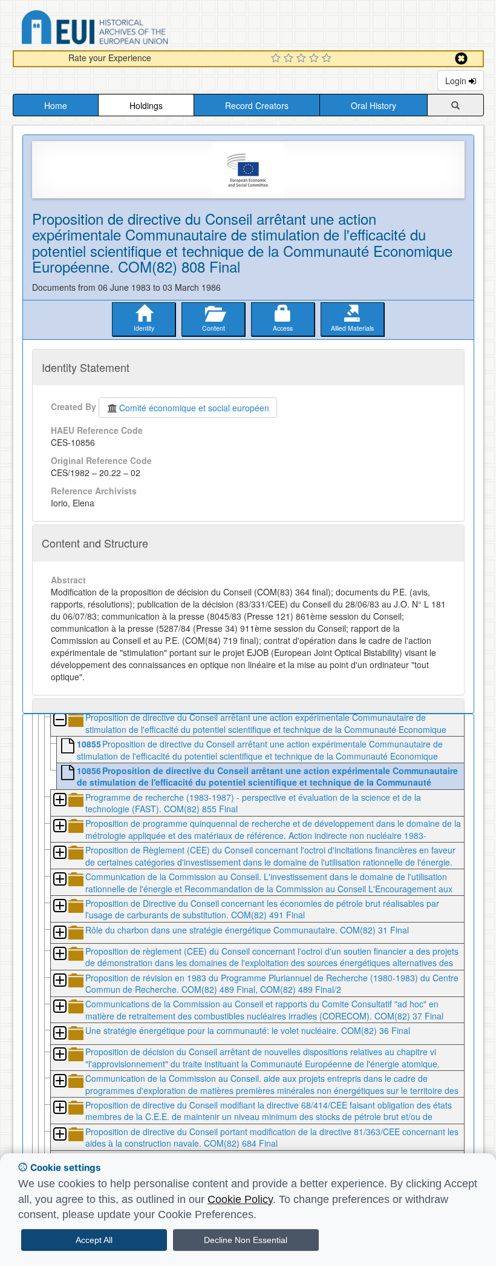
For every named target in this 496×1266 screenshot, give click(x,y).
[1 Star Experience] (277, 58)
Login (457, 81)
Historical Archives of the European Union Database (129, 29)
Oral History (373, 105)
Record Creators (257, 105)
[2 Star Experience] (290, 58)
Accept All (94, 1240)
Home (55, 105)
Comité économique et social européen (194, 408)
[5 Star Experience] (328, 58)
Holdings (146, 105)
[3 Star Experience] (302, 58)
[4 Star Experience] (315, 58)
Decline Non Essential (245, 1240)
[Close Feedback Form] (461, 58)
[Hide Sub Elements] (59, 720)
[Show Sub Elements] (59, 800)
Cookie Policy (240, 1199)
